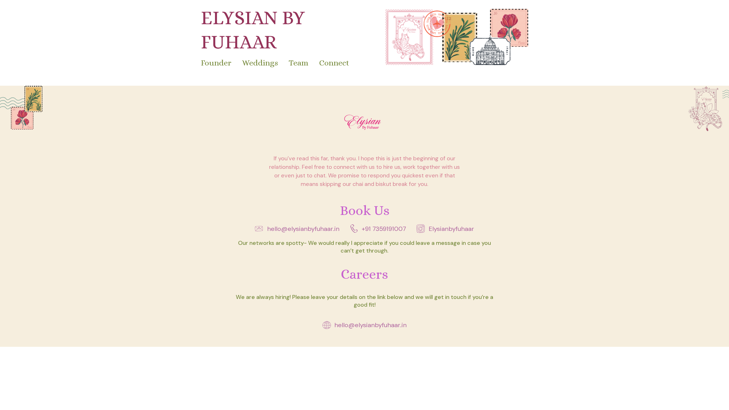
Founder (216, 62)
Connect (334, 62)
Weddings (260, 62)
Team (298, 62)
